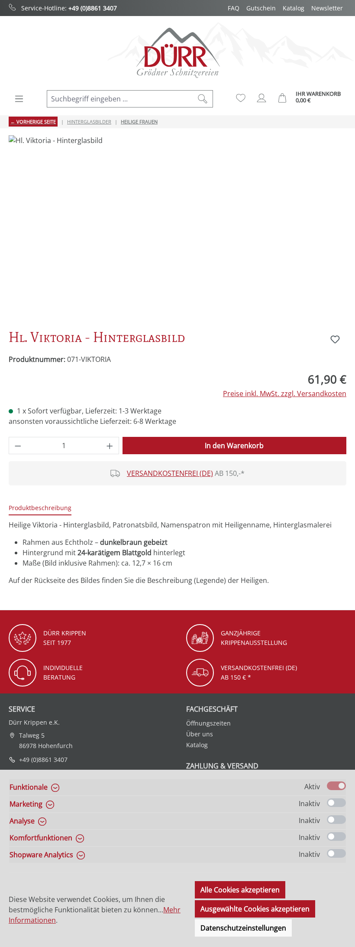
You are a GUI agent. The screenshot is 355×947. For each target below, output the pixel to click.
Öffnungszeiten (208, 723)
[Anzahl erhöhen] (110, 445)
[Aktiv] (336, 785)
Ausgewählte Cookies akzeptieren (255, 909)
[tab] (40, 508)
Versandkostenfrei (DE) (170, 473)
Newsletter (327, 8)
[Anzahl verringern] (18, 445)
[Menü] (19, 98)
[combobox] (120, 98)
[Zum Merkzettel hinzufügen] (335, 339)
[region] (177, 228)
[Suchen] (203, 98)
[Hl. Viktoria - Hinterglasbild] (177, 228)
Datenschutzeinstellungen (243, 928)
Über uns (199, 734)
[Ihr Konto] (261, 98)
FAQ (233, 8)
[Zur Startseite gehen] (177, 52)
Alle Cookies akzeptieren (240, 890)
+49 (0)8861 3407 (92, 8)
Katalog (293, 8)
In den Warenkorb (234, 445)
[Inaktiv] (336, 802)
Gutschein (261, 8)
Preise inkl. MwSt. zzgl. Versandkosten (284, 393)
